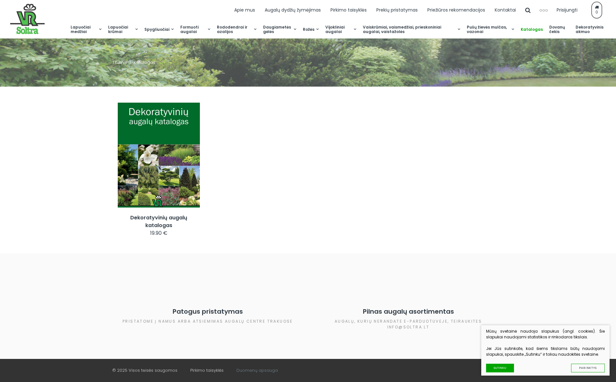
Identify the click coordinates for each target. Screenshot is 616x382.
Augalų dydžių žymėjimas (293, 10)
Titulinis (119, 62)
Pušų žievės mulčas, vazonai (487, 29)
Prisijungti (567, 10)
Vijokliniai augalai (335, 29)
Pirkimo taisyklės (348, 10)
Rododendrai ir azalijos (232, 29)
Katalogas (532, 29)
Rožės (308, 29)
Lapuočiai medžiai (80, 29)
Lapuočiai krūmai (118, 29)
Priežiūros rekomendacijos (456, 10)
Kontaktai (505, 10)
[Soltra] (38, 19)
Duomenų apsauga (257, 370)
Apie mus (244, 10)
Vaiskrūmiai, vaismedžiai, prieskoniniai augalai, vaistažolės (402, 29)
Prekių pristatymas (397, 10)
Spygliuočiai (156, 29)
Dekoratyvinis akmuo (589, 29)
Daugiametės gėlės (277, 29)
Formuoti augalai (189, 29)
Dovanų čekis (557, 29)
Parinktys (588, 368)
